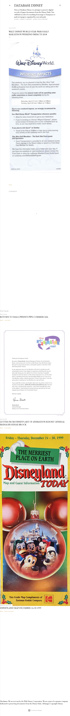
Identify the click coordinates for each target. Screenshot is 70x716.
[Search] (60, 5)
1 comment (7, 320)
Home (16, 19)
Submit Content (26, 19)
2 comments (7, 428)
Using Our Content (40, 19)
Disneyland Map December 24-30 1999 (20, 608)
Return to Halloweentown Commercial (24, 316)
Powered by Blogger (36, 710)
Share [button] (10, 184)
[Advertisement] (35, 270)
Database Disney (28, 5)
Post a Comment (8, 611)
